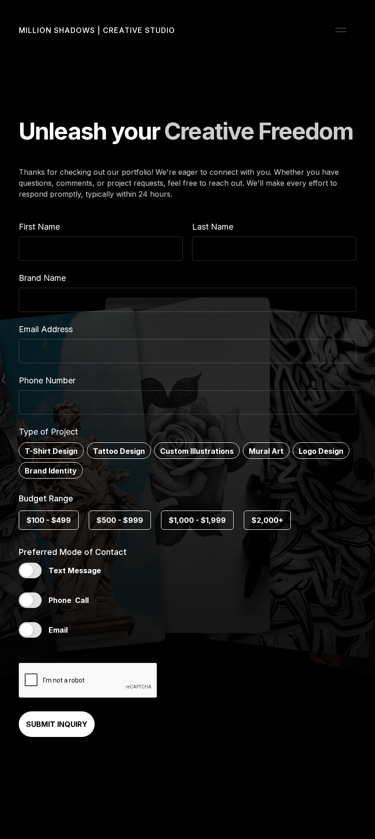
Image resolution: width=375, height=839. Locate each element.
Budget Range (46, 498)
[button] (340, 30)
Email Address (46, 329)
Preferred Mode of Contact (73, 552)
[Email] (30, 630)
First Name (39, 226)
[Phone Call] (30, 600)
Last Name (212, 226)
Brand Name (42, 278)
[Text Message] (30, 570)
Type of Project (48, 431)
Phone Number (47, 380)
